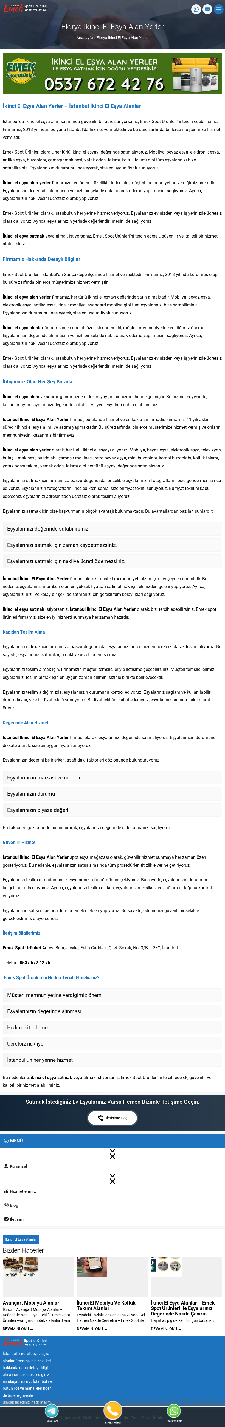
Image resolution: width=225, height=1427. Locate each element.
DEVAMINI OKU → (18, 1328)
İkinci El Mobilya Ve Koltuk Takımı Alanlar (106, 1305)
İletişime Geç (116, 1118)
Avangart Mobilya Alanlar (31, 1302)
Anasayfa (85, 37)
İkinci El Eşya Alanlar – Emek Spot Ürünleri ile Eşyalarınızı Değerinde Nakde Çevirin (183, 1308)
